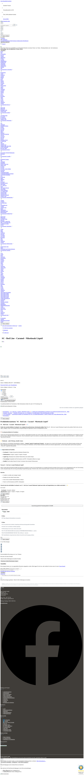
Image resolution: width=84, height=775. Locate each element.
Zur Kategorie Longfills (6, 156)
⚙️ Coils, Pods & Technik (8, 722)
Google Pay (5, 700)
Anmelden (3, 38)
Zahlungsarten (20, 40)
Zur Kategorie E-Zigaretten (6, 69)
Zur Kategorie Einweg (5, 104)
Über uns (5, 723)
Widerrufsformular (7, 713)
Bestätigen (3, 50)
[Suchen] (14, 25)
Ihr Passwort (3, 570)
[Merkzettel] (1, 31)
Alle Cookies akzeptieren (23, 762)
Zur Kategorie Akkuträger (6, 226)
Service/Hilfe (6, 19)
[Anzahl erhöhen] (11, 396)
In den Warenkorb (4, 398)
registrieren (5, 39)
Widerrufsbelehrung (7, 712)
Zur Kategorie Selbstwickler (6, 243)
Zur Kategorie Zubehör (5, 250)
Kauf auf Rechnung (7, 694)
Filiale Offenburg (6, 737)
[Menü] (2, 23)
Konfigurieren (14, 762)
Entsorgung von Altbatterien (9, 739)
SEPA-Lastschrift (6, 695)
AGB (4, 708)
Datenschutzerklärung (7, 710)
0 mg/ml (4, 390)
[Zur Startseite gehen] (5, 21)
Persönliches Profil (9, 40)
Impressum (5, 711)
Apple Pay (5, 699)
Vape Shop (5, 728)
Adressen (15, 40)
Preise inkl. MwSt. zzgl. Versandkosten (9, 385)
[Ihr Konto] (2, 33)
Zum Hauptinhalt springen (6, 1)
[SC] (42, 341)
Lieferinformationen (7, 691)
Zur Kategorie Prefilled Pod (6, 213)
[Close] (1, 766)
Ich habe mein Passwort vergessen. (8, 571)
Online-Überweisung (7, 696)
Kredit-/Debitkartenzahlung (9, 697)
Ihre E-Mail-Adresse (5, 568)
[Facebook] (42, 686)
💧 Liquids (5, 721)
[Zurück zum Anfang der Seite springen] (2, 759)
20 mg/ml (4, 394)
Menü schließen (6, 36)
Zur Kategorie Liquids (5, 112)
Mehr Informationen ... (41, 761)
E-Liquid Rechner (7, 738)
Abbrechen (3, 573)
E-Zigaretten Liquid (7, 730)
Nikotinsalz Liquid (7, 729)
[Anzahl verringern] (5, 396)
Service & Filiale (4, 733)
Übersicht (3, 40)
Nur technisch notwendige (6, 762)
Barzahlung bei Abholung (8, 702)
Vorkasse (5, 701)
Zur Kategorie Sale (5, 315)
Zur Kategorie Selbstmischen (7, 197)
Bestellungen (25, 40)
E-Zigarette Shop (6, 727)
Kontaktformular (4, 603)
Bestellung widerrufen (5, 42)
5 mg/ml (4, 392)
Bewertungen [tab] (6, 415)
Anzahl (2, 396)
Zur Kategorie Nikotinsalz (6, 120)
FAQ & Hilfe (3, 715)
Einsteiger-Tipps (6, 724)
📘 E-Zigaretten (6, 720)
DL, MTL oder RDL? (7, 726)
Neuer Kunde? (62, 566)
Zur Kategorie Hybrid (5, 149)
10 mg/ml (4, 393)
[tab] (36, 411)
